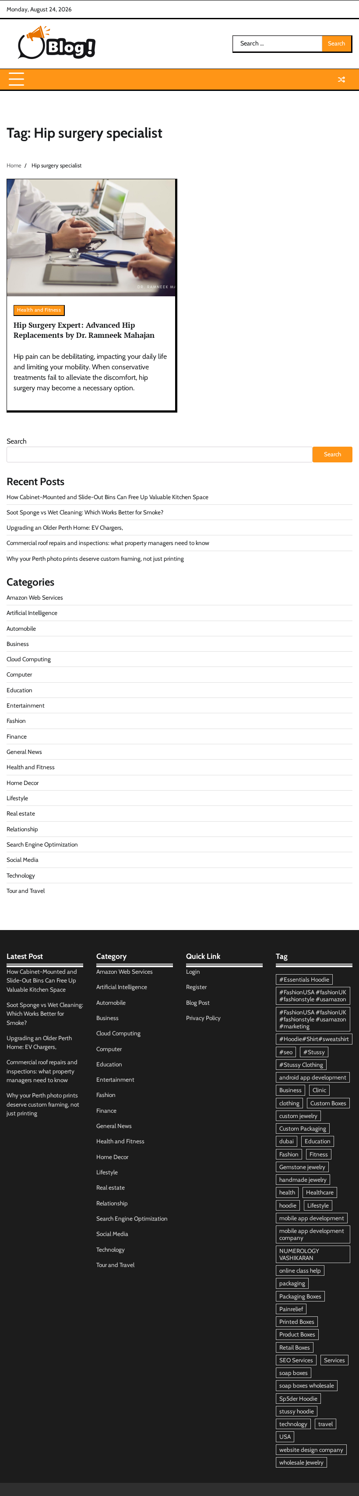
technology (293, 1423)
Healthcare (320, 1192)
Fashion (16, 720)
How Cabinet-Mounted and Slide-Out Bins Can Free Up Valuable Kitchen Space (107, 496)
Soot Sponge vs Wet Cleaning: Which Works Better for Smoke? (85, 512)
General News (24, 751)
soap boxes (293, 1372)
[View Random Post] (341, 79)
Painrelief (291, 1308)
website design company (311, 1449)
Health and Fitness (39, 310)
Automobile (21, 628)
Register (196, 986)
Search (17, 441)
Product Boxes (297, 1334)
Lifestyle (17, 798)
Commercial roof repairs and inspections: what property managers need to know (108, 542)
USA (285, 1436)
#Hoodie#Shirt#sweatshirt (314, 1038)
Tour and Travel (26, 890)
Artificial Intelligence (32, 612)
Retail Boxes (294, 1347)
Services (334, 1360)
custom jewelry (298, 1115)
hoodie (287, 1205)
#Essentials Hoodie (304, 979)
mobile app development (311, 1218)
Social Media (23, 859)
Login (193, 971)
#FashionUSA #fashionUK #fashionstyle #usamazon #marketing (312, 1019)
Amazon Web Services (35, 597)
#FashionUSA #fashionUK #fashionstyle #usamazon (312, 996)
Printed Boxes (296, 1321)
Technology (21, 875)
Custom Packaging (302, 1128)
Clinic (319, 1089)
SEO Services (296, 1360)
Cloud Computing (29, 659)
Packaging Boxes (300, 1296)
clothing (289, 1103)
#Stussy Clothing (301, 1064)
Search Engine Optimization (42, 844)
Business (18, 643)
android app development (312, 1077)
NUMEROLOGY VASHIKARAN (299, 1254)
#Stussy (314, 1051)
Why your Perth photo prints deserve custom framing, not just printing (95, 558)
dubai (286, 1141)
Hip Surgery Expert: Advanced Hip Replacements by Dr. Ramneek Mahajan (84, 330)
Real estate (21, 813)
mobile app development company (311, 1234)
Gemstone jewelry (302, 1166)
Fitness (319, 1154)
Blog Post (198, 1002)
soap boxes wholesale (306, 1385)
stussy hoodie (296, 1411)
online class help (300, 1270)
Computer (19, 674)
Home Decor (23, 782)
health (287, 1192)
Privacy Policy (203, 1017)
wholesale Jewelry (301, 1462)
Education (19, 690)
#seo (285, 1051)
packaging (292, 1283)
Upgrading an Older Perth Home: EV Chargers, (65, 527)
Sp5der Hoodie (298, 1398)
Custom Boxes (328, 1103)
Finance (17, 736)
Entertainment (26, 705)
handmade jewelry (303, 1179)
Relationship (22, 829)
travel (325, 1423)
